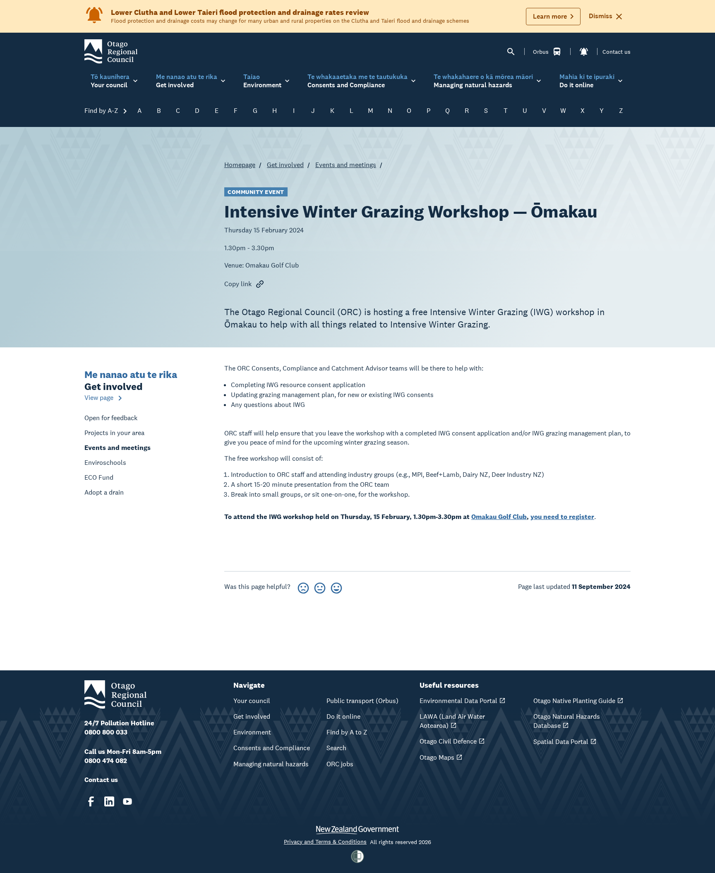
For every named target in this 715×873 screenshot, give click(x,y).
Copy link (238, 284)
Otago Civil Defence (448, 741)
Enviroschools (105, 462)
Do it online (343, 716)
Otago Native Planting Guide (574, 700)
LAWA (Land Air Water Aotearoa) (452, 721)
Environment (252, 732)
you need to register (562, 516)
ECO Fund (98, 477)
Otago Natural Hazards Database (566, 721)
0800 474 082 (105, 760)
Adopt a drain (104, 492)
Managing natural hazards (271, 764)
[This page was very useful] (336, 586)
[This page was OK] (319, 586)
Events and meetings (345, 164)
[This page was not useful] (303, 586)
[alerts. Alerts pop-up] (584, 51)
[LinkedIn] (109, 801)
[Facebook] (91, 801)
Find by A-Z (102, 110)
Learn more (550, 16)
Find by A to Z (346, 732)
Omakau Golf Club (499, 516)
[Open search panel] (511, 51)
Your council (251, 700)
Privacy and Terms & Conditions (325, 841)
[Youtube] (127, 801)
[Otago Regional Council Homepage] (110, 51)
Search (336, 748)
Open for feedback (110, 418)
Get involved (285, 164)
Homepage (239, 164)
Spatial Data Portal (560, 741)
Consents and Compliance (271, 748)
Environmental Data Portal (458, 700)
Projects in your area (114, 432)
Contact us (616, 52)
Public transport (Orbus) (362, 700)
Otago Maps (437, 757)
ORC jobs (339, 764)
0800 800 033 (105, 732)
